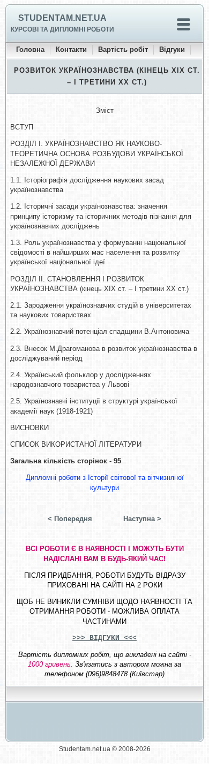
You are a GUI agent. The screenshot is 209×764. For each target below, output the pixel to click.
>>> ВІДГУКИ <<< (104, 638)
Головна (30, 49)
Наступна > (142, 519)
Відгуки (172, 49)
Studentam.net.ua (62, 17)
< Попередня (70, 519)
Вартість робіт (123, 49)
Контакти (71, 49)
